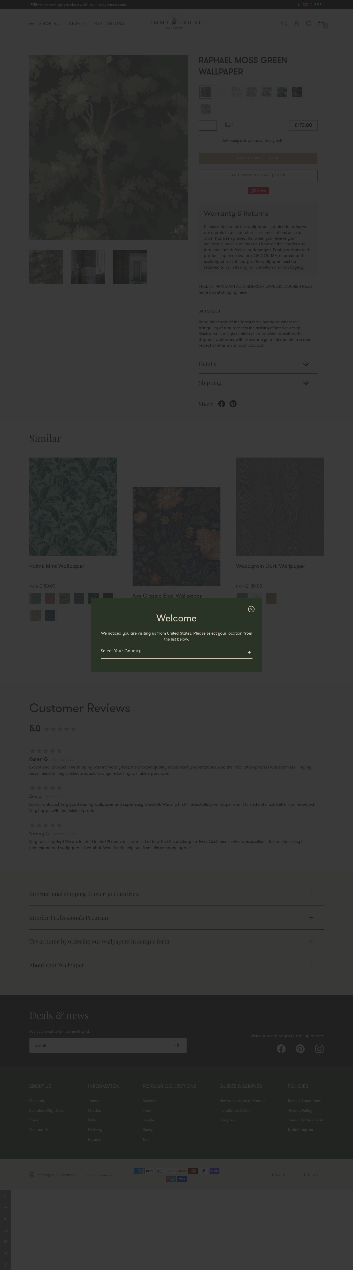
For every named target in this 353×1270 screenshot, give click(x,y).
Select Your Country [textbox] (121, 651)
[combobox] (176, 653)
